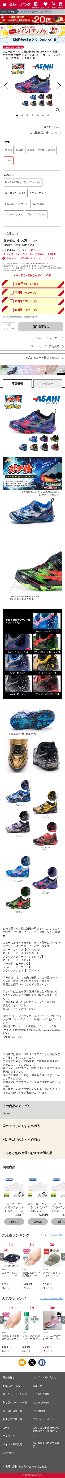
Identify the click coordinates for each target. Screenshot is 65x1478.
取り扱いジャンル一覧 (15, 1402)
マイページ (9, 1436)
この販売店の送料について (45, 132)
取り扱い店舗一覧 (12, 1411)
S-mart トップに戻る (47, 338)
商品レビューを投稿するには (42, 357)
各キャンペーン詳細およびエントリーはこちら (30, 258)
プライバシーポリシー (45, 1419)
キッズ (58, 11)
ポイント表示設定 (12, 1444)
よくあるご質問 (41, 1394)
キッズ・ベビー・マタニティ (35, 11)
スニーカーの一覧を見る (45, 346)
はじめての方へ (41, 1402)
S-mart (6, 1113)
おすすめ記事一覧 (12, 1419)
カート (6, 1427)
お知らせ (37, 1385)
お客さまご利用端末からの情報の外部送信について (46, 1431)
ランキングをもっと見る (51, 1235)
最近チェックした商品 (15, 1394)
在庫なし (14, 1221)
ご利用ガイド (10, 1452)
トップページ (8, 11)
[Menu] (4, 4)
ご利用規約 (39, 1411)
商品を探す (9, 1377)
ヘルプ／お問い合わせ (45, 1377)
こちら (43, 1466)
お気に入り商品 (11, 1385)
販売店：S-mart (52, 127)
